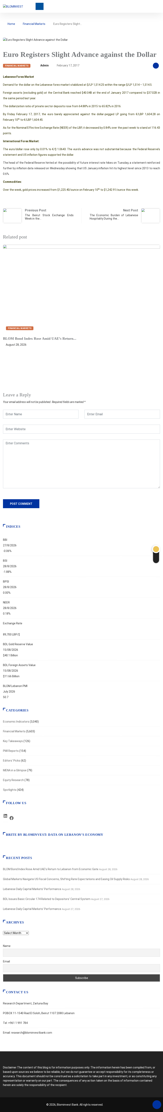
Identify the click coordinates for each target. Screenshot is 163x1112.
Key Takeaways (13, 741)
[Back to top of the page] (157, 1104)
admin (44, 65)
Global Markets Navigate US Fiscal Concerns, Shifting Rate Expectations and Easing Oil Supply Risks (66, 879)
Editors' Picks (11, 760)
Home (11, 23)
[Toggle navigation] (39, 6)
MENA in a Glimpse (14, 770)
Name (7, 946)
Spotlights (9, 789)
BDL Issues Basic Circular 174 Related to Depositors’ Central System (46, 899)
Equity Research (13, 780)
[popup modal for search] (159, 6)
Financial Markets (34, 23)
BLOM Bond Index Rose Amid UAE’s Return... (39, 339)
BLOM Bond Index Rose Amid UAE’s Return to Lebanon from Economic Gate (50, 869)
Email (6, 961)
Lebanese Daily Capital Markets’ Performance (32, 889)
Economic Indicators (16, 721)
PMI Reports (11, 750)
